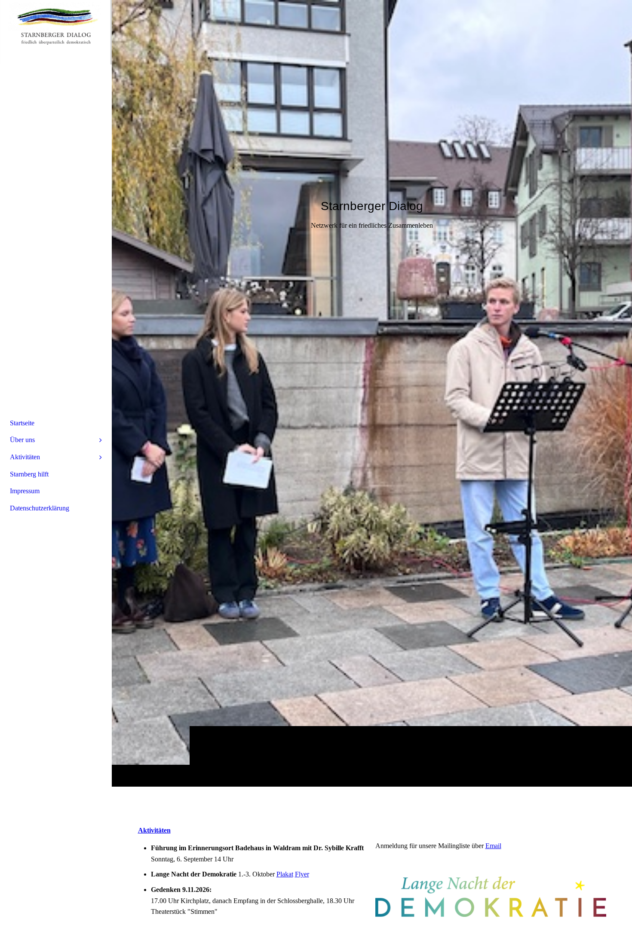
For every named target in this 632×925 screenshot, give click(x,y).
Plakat (284, 874)
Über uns (22, 439)
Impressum (25, 491)
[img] (372, 393)
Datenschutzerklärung (39, 508)
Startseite (22, 423)
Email (493, 845)
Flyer (302, 874)
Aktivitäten (25, 457)
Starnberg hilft (29, 474)
